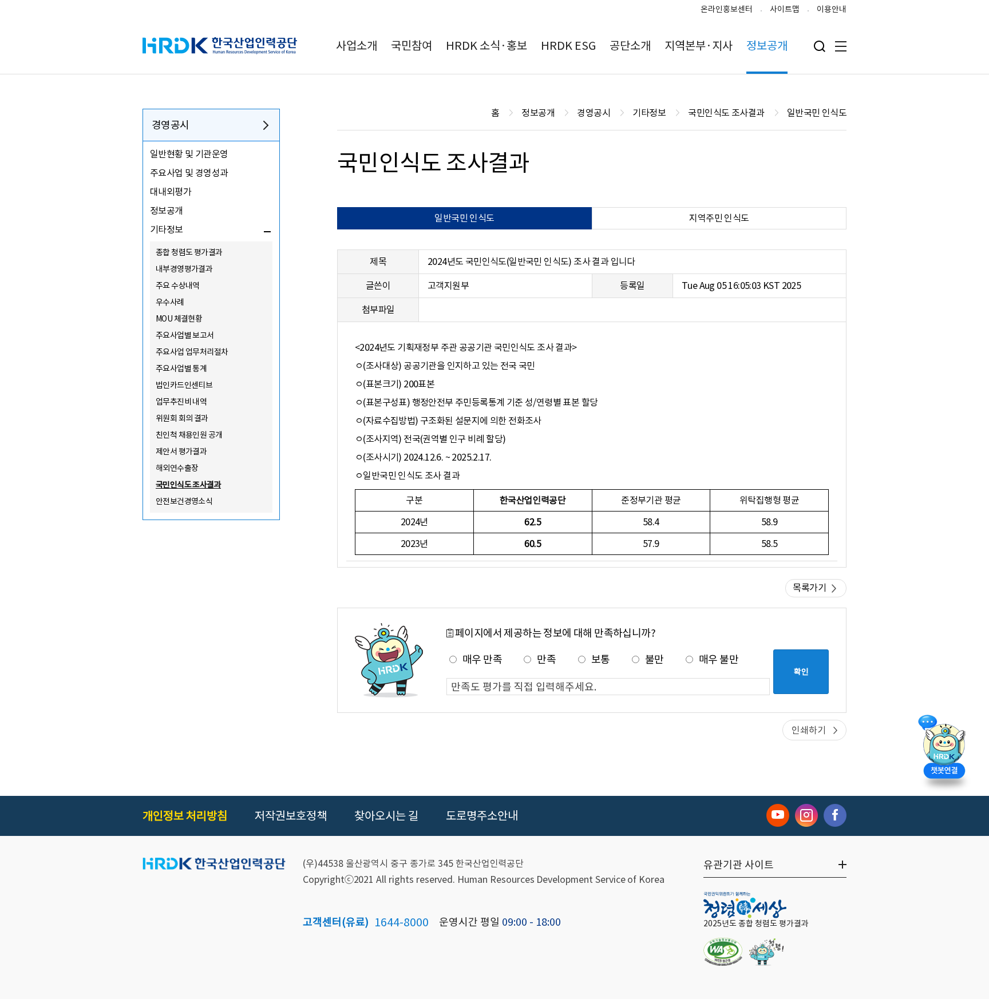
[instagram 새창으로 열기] (806, 815)
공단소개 (630, 45)
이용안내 (831, 9)
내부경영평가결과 (184, 269)
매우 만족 (482, 659)
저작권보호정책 (291, 815)
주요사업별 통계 (181, 368)
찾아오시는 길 (386, 815)
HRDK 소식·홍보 (486, 45)
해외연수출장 (177, 468)
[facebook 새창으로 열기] (835, 815)
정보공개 (767, 45)
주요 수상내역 (178, 285)
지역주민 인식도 (719, 218)
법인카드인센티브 (184, 385)
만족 (546, 659)
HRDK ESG (568, 45)
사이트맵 (785, 9)
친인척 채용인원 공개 (189, 435)
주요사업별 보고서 (185, 335)
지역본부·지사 (698, 45)
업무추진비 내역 (181, 402)
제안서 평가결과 (181, 451)
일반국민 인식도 (464, 218)
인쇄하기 (809, 730)
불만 (654, 659)
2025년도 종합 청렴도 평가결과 (756, 923)
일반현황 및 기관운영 (189, 154)
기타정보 (166, 229)
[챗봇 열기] (943, 749)
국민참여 (411, 45)
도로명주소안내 (482, 815)
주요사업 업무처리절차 (192, 352)
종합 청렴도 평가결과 (189, 252)
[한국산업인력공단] (214, 864)
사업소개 (356, 45)
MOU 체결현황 (179, 319)
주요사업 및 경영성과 (189, 173)
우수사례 (170, 302)
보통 (600, 659)
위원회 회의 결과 (182, 418)
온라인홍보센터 (727, 9)
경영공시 (170, 125)
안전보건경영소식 (184, 501)
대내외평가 (170, 191)
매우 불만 (718, 659)
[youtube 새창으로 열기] (777, 815)
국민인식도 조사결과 (188, 484)
